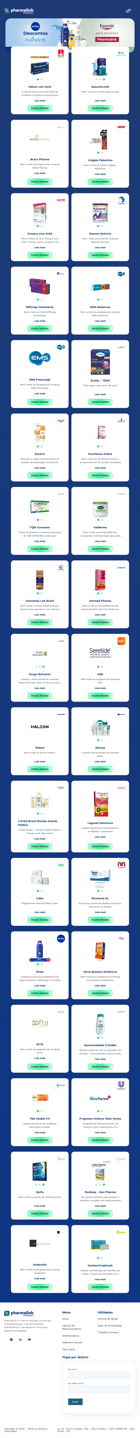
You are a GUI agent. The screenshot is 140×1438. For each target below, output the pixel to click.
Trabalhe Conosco (108, 1332)
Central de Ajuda (108, 1318)
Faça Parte (68, 1349)
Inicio (65, 1318)
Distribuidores (70, 1335)
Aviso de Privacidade (110, 1325)
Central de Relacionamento (71, 1327)
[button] (38, 79)
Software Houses (72, 1342)
